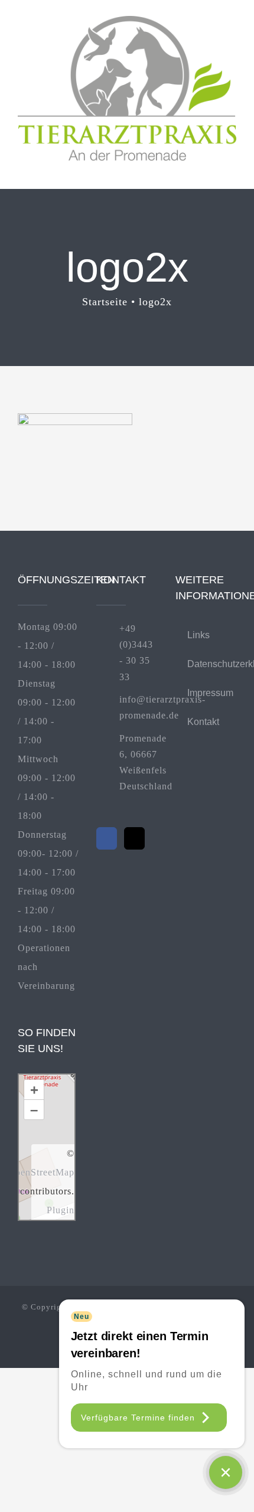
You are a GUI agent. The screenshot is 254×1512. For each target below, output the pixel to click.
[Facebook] (106, 838)
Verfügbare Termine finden (138, 1417)
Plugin (60, 1210)
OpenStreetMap (41, 1172)
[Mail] (134, 838)
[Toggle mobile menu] (231, 167)
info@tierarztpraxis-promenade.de (138, 707)
